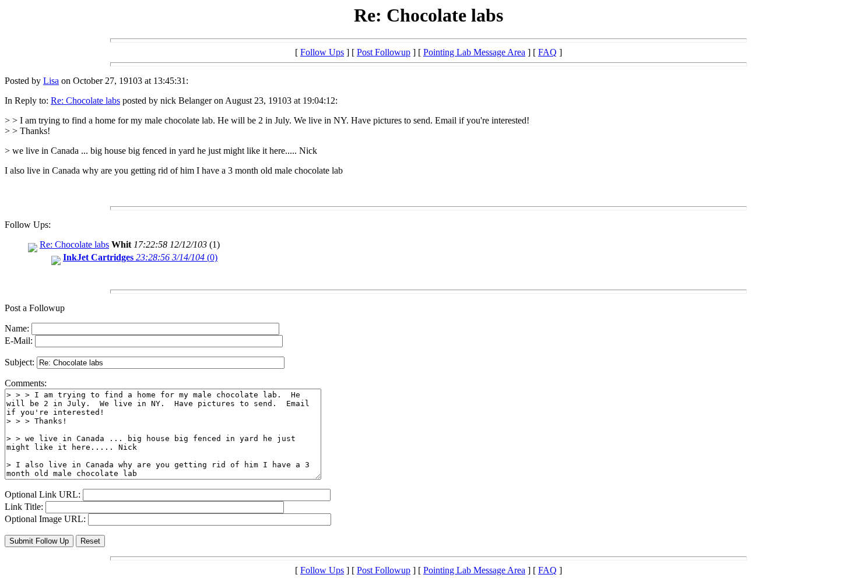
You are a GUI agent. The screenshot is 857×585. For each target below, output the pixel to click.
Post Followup (383, 52)
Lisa (51, 81)
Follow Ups (322, 52)
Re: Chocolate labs (85, 100)
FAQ (547, 52)
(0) (140, 257)
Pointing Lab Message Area (474, 52)
